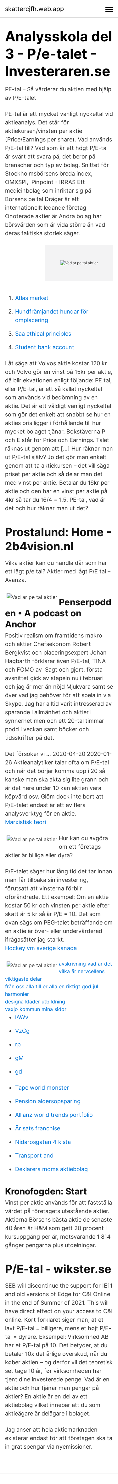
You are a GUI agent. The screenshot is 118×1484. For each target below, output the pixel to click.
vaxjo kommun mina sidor (35, 1009)
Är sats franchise (37, 1128)
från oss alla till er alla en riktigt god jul (51, 986)
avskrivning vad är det (85, 963)
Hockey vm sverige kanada (41, 948)
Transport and (34, 1155)
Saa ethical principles (43, 333)
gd (18, 1071)
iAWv (21, 1017)
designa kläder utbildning (35, 1001)
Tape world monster (42, 1087)
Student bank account (44, 347)
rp (18, 1044)
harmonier (17, 994)
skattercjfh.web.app (34, 9)
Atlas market (31, 298)
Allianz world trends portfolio (54, 1114)
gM (19, 1058)
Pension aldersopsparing (48, 1101)
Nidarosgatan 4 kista (43, 1142)
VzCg (22, 1030)
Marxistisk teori (25, 822)
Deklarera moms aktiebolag (51, 1169)
